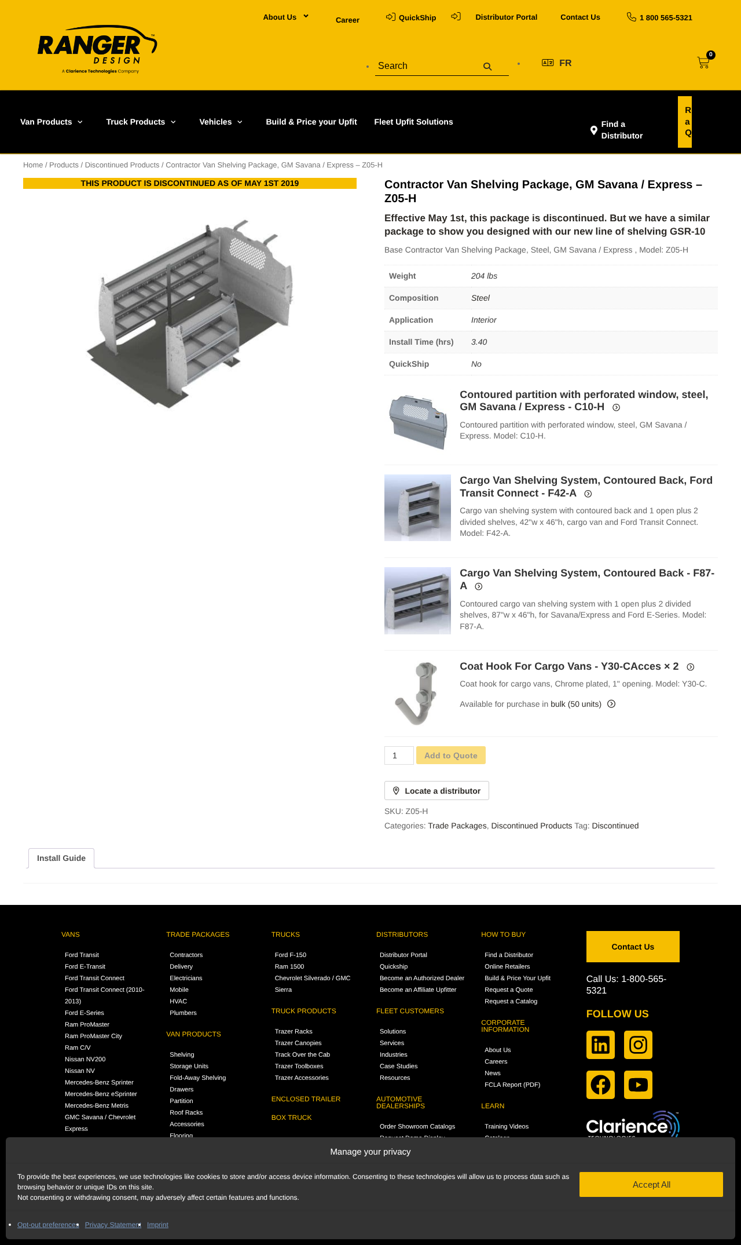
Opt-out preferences (48, 1225)
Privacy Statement (113, 1225)
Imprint (157, 1225)
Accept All (651, 1184)
